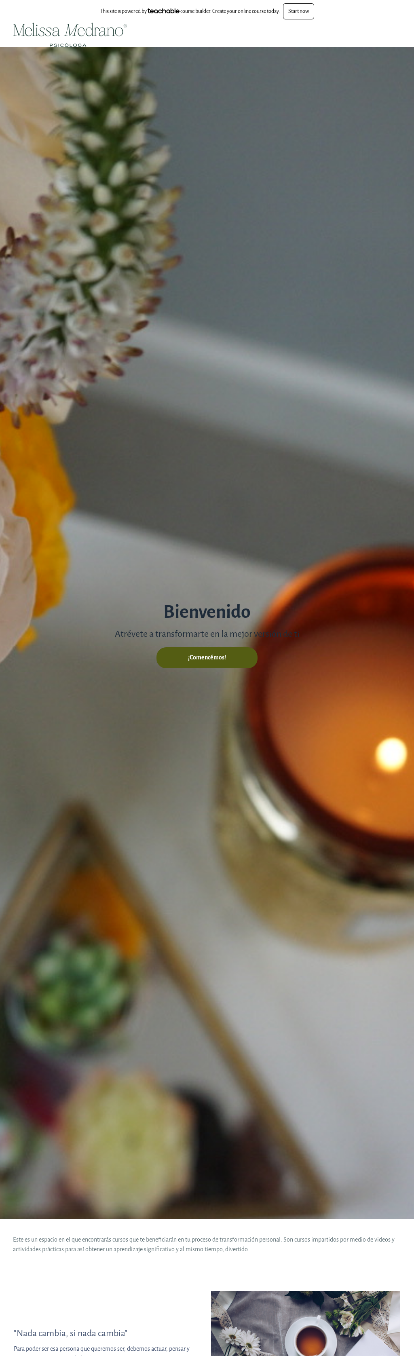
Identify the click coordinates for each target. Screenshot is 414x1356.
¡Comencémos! (207, 657)
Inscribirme (388, 34)
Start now (298, 11)
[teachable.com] (164, 10)
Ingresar (361, 34)
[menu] (373, 35)
